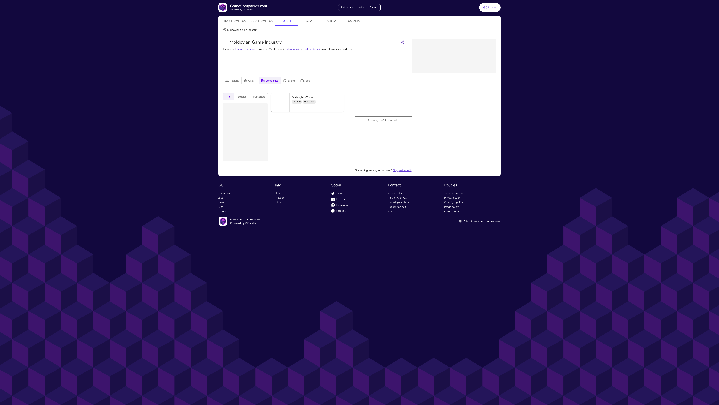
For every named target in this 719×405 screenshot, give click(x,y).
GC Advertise (395, 252)
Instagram (342, 264)
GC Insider (490, 7)
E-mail (391, 271)
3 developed (292, 49)
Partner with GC (397, 257)
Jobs (361, 7)
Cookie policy (451, 271)
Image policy (451, 266)
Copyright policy (453, 261)
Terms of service (453, 252)
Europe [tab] (286, 21)
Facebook (341, 270)
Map (220, 266)
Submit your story (398, 261)
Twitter (340, 253)
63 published (312, 49)
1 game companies (245, 49)
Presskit (279, 257)
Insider (222, 271)
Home (278, 252)
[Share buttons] (402, 42)
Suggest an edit (402, 229)
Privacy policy (452, 257)
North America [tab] (235, 21)
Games (374, 7)
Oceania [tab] (354, 21)
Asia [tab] (309, 21)
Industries (347, 7)
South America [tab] (262, 21)
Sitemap (279, 261)
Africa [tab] (331, 21)
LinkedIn (341, 258)
